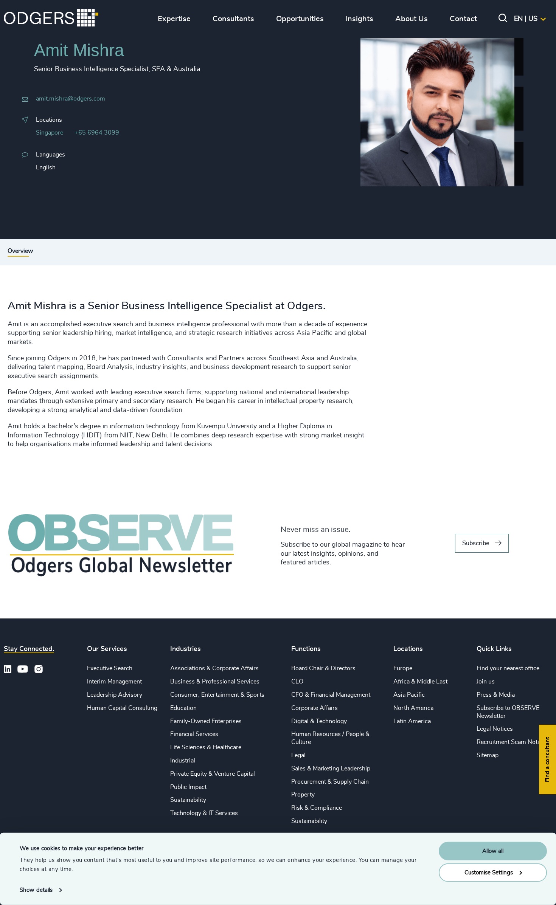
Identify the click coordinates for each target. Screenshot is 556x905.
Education (183, 708)
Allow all (492, 851)
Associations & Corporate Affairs (214, 668)
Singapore (49, 133)
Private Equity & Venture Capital (212, 774)
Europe (402, 668)
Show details (36, 890)
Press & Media (496, 695)
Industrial (182, 761)
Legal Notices (495, 729)
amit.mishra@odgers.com (70, 99)
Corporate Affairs (314, 708)
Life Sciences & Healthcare (205, 747)
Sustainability (188, 800)
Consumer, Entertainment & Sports (217, 695)
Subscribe (475, 543)
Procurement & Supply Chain (330, 782)
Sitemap (488, 755)
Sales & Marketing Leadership (330, 769)
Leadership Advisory (114, 695)
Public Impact (188, 787)
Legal (298, 755)
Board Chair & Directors (323, 668)
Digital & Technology (319, 721)
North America (413, 708)
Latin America (412, 721)
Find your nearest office (508, 668)
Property (303, 795)
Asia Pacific (409, 695)
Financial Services (194, 734)
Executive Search (109, 668)
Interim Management (114, 682)
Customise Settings (488, 872)
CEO (297, 682)
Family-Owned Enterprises (206, 721)
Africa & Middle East (420, 682)
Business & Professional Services (214, 682)
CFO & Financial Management (330, 695)
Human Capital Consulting (122, 708)
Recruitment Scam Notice (511, 742)
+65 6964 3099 (97, 133)
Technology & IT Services (204, 813)
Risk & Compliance (316, 808)
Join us (486, 682)
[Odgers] (51, 19)
